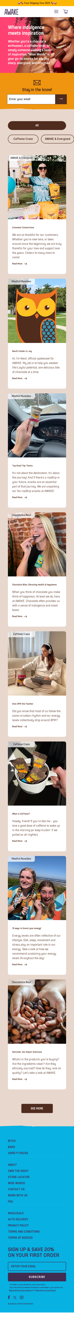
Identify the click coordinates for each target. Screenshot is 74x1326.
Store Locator (18, 1177)
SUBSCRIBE (37, 1277)
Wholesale (16, 1213)
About (12, 1165)
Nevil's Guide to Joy (22, 351)
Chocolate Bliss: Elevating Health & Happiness (34, 584)
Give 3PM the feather (22, 704)
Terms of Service (20, 1238)
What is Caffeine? (21, 814)
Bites (12, 1141)
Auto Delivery (18, 1219)
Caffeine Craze (23, 139)
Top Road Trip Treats (22, 465)
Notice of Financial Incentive (20, 1290)
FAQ (10, 1201)
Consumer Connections (23, 227)
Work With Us (17, 1195)
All (37, 125)
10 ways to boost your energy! (26, 928)
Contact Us (16, 1189)
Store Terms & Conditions (46, 1290)
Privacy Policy (18, 1225)
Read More (17, 263)
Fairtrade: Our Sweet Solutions (27, 1052)
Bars (11, 1147)
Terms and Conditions (24, 1231)
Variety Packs (18, 1153)
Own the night (18, 1171)
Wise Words (16, 1183)
